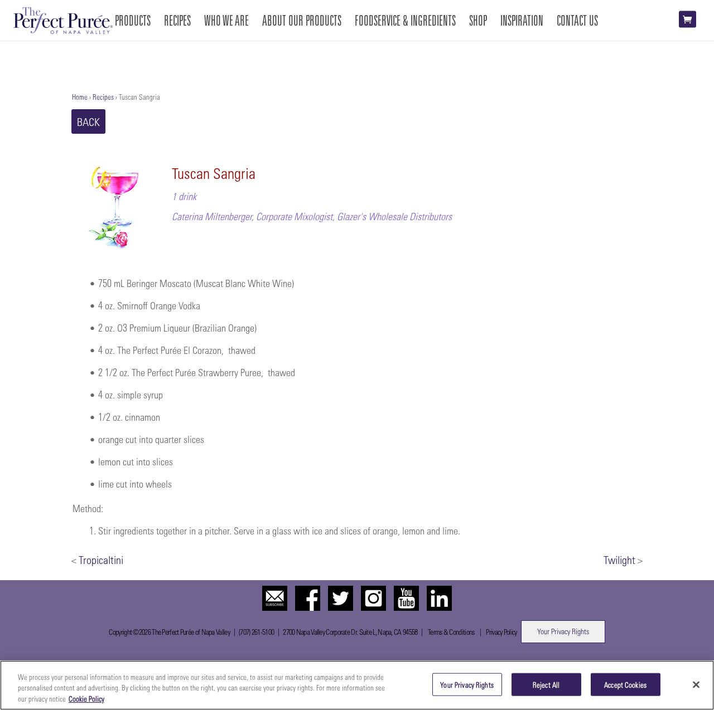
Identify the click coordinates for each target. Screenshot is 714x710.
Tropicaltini (101, 559)
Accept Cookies (625, 684)
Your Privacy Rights (563, 631)
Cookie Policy (86, 698)
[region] (357, 685)
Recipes (103, 96)
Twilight (619, 559)
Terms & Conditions (451, 631)
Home (80, 96)
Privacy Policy (501, 631)
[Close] (696, 684)
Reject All (546, 684)
